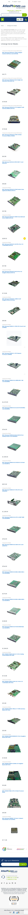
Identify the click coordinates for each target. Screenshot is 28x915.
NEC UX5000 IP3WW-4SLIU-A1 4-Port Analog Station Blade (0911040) (13, 654)
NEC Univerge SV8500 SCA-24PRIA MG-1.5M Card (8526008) (12, 381)
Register (15, 1)
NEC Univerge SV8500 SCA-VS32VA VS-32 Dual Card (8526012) (13, 463)
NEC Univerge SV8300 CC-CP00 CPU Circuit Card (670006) (13, 327)
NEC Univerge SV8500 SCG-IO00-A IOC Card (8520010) (12, 545)
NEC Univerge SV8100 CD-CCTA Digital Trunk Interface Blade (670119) (13, 108)
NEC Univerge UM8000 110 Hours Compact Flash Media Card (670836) (12, 819)
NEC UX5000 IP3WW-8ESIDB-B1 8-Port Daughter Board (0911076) (14, 736)
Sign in (19, 1)
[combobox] (14, 15)
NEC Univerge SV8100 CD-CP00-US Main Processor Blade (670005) (11, 135)
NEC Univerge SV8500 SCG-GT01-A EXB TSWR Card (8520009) (13, 518)
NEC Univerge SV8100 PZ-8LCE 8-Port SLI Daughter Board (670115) (12, 272)
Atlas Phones (7, 910)
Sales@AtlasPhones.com (14, 12)
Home (2, 25)
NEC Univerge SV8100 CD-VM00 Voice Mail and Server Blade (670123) (13, 217)
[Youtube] (6, 883)
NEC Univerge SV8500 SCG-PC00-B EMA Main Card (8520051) (13, 627)
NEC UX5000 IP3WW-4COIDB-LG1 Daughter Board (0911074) (12, 764)
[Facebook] (4, 883)
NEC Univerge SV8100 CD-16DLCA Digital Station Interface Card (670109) (12, 53)
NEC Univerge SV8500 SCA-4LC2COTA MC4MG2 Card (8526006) (13, 408)
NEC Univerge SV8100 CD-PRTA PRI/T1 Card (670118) (12, 162)
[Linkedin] (9, 883)
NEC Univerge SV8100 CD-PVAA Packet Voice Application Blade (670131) (13, 190)
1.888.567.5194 (10, 10)
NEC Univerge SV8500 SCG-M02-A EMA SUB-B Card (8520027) (13, 600)
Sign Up (23, 864)
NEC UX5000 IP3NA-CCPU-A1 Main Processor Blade (13, 791)
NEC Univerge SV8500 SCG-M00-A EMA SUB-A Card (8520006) (13, 572)
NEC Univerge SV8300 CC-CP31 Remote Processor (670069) (11, 354)
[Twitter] (1, 883)
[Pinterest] (15, 883)
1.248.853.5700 (18, 10)
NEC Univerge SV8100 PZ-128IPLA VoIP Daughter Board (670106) (11, 299)
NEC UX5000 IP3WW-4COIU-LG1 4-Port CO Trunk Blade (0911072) (12, 682)
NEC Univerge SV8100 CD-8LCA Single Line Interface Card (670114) (12, 80)
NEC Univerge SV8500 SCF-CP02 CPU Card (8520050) (12, 490)
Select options (24, 238)
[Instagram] (12, 883)
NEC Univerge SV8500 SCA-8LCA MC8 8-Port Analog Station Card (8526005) (13, 435)
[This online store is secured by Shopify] (20, 19)
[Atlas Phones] (14, 6)
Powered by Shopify (19, 910)
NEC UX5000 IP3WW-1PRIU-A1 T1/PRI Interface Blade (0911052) (13, 709)
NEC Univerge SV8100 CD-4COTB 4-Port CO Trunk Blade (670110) (12, 244)
